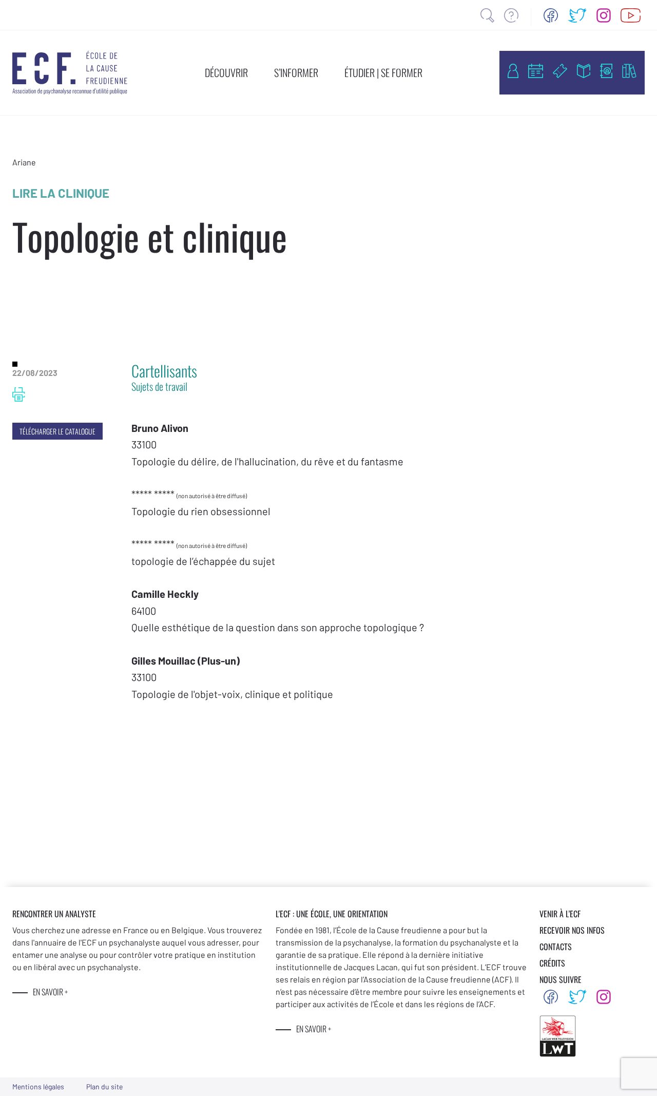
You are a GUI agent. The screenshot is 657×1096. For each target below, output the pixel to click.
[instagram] (603, 15)
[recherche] (487, 15)
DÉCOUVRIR (226, 72)
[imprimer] (18, 394)
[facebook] (550, 15)
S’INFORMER (296, 72)
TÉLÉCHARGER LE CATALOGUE (57, 431)
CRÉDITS (552, 963)
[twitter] (577, 15)
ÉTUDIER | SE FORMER (383, 72)
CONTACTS (555, 946)
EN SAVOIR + (50, 992)
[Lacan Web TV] (630, 15)
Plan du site (104, 1086)
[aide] (511, 15)
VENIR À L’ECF (560, 914)
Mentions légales (38, 1086)
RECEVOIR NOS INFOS (572, 930)
